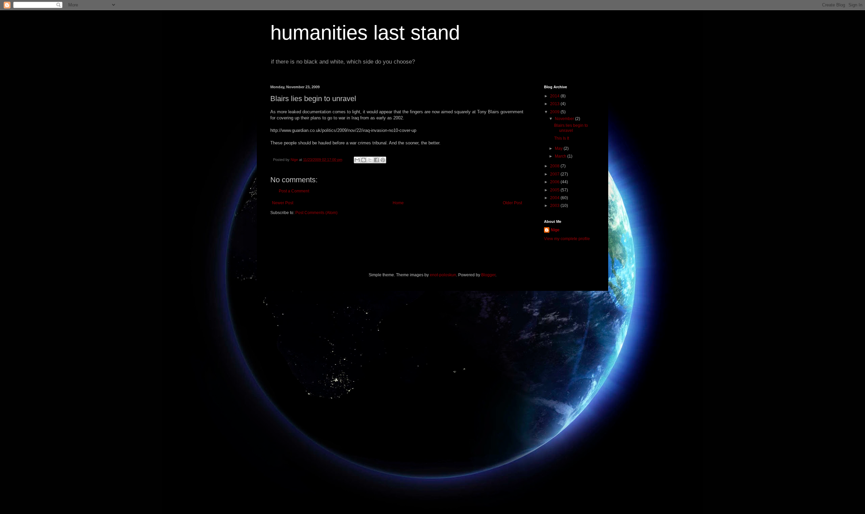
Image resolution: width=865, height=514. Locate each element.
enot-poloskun (443, 275)
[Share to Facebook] (376, 160)
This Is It (561, 138)
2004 (555, 197)
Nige (555, 230)
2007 (555, 174)
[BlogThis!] (363, 160)
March (561, 156)
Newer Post (282, 203)
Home (398, 203)
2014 (555, 96)
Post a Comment (294, 191)
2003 (555, 205)
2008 (555, 166)
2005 (555, 190)
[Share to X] (370, 160)
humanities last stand (365, 32)
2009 (555, 112)
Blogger (488, 275)
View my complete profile (567, 238)
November (565, 118)
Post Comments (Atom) (316, 212)
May (559, 148)
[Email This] (357, 160)
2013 (555, 103)
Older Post (512, 203)
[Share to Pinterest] (382, 160)
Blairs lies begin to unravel (571, 128)
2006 (555, 182)
